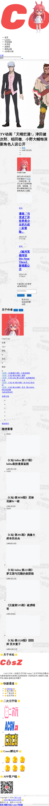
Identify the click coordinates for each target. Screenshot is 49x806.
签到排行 (5, 424)
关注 (15, 310)
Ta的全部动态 (7, 392)
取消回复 (21, 295)
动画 (29, 179)
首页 (6, 37)
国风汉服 (8, 49)
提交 (29, 295)
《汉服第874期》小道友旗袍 (16, 373)
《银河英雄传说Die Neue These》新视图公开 (24, 260)
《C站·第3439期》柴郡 (13, 375)
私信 (20, 310)
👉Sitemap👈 (10, 689)
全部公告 (5, 396)
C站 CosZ (17, 798)
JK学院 (7, 44)
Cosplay (7, 40)
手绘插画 (8, 42)
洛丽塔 (7, 46)
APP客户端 (9, 51)
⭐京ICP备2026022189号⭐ (13, 800)
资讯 (23, 148)
